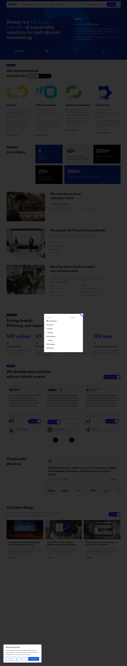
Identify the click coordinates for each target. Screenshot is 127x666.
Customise (11, 659)
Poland (50, 329)
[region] (22, 653)
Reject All (22, 659)
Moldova (51, 348)
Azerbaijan (51, 344)
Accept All (34, 659)
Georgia (50, 333)
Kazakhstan (52, 336)
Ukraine (50, 325)
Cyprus (50, 340)
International (52, 321)
